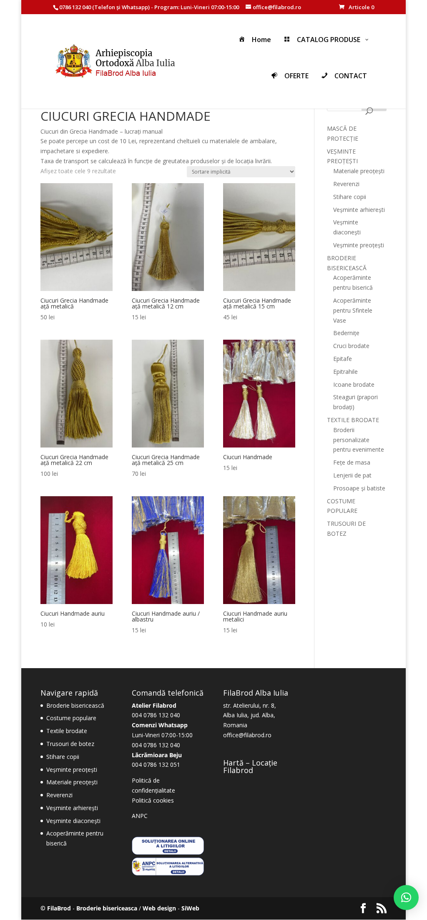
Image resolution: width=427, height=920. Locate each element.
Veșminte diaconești (73, 821)
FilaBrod (59, 908)
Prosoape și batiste (359, 488)
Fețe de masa (351, 462)
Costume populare (71, 718)
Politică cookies (153, 800)
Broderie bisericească (75, 705)
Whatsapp (135, 7)
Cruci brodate (351, 346)
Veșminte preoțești (358, 245)
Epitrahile (345, 371)
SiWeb (190, 908)
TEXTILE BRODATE (353, 420)
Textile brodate (66, 731)
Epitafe (342, 359)
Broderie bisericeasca (106, 908)
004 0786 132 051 (156, 764)
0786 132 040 (75, 7)
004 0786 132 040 (156, 715)
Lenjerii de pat (352, 475)
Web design (159, 908)
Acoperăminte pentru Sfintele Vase (352, 310)
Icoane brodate (353, 384)
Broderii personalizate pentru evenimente (358, 440)
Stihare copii (349, 197)
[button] (406, 897)
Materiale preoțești (358, 171)
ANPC (140, 816)
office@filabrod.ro (247, 735)
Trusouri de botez (70, 744)
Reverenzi (346, 184)
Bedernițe (346, 333)
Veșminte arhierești (359, 210)
